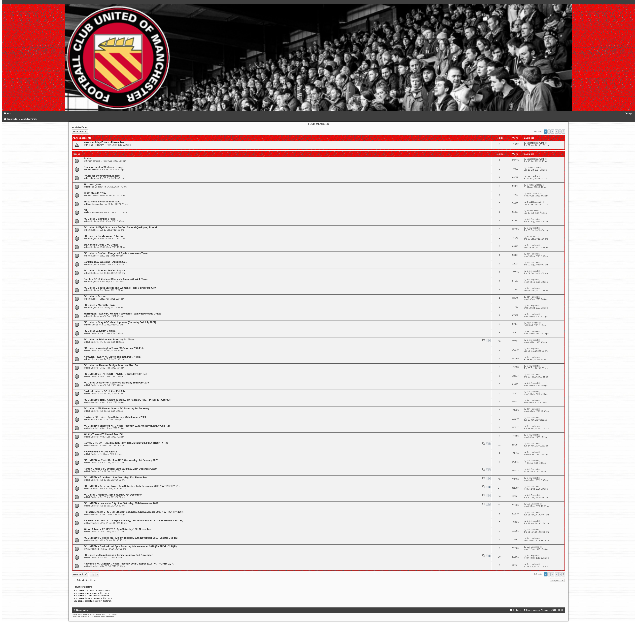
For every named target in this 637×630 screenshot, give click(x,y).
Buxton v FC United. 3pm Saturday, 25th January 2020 (115, 417)
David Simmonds (94, 204)
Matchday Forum (80, 127)
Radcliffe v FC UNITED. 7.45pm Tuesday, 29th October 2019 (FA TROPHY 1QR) (129, 563)
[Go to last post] (546, 143)
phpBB (85, 614)
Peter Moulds (92, 325)
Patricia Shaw (533, 211)
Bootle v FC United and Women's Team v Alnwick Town (115, 279)
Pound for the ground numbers (102, 175)
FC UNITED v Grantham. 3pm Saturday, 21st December (115, 477)
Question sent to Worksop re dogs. (104, 167)
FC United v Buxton (95, 296)
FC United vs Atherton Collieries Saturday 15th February (116, 382)
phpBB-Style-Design (109, 616)
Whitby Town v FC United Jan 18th (103, 434)
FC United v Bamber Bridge (99, 219)
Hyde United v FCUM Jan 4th (100, 451)
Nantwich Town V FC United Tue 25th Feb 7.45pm (112, 356)
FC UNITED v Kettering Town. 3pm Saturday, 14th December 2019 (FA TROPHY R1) (131, 486)
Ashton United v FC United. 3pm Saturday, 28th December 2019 (120, 469)
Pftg (86, 210)
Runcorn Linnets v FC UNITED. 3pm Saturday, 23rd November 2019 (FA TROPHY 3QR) (133, 512)
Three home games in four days (102, 201)
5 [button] (560, 131)
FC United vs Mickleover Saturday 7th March (109, 339)
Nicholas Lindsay (94, 187)
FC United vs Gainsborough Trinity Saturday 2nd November (118, 555)
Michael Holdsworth (95, 145)
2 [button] (549, 131)
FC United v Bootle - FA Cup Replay (104, 270)
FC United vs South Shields (99, 331)
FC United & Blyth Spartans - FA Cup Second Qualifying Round (120, 227)
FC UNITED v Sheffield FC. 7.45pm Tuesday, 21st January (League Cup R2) (127, 425)
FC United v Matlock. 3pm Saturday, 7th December (113, 494)
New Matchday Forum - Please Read (104, 142)
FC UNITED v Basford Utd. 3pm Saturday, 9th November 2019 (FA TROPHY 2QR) (130, 546)
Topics (87, 158)
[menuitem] (7, 113)
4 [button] (556, 131)
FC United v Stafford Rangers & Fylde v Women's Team (115, 253)
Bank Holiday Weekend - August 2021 (105, 262)
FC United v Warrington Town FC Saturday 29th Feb (113, 348)
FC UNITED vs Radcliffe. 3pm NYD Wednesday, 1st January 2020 (121, 460)
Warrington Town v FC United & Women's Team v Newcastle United (122, 313)
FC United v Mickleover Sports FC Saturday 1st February (116, 408)
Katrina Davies (93, 169)
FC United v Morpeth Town (99, 305)
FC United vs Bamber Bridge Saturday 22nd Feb (111, 365)
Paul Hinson (91, 359)
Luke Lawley (92, 178)
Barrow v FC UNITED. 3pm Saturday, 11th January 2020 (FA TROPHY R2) (126, 443)
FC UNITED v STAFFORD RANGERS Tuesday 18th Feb (115, 374)
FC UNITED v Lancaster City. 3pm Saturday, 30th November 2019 (121, 503)
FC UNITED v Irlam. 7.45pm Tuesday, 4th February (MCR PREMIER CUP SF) (127, 400)
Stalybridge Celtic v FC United (101, 244)
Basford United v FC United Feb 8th (104, 391)
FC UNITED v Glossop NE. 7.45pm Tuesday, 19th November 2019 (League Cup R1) (131, 537)
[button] (563, 131)
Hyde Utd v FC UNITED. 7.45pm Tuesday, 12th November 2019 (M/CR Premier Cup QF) (133, 520)
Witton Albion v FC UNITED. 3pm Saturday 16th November (117, 529)
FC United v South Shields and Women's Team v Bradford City (120, 287)
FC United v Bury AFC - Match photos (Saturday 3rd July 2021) (120, 322)
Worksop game (92, 184)
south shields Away (95, 193)
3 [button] (552, 131)
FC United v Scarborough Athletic (103, 236)
